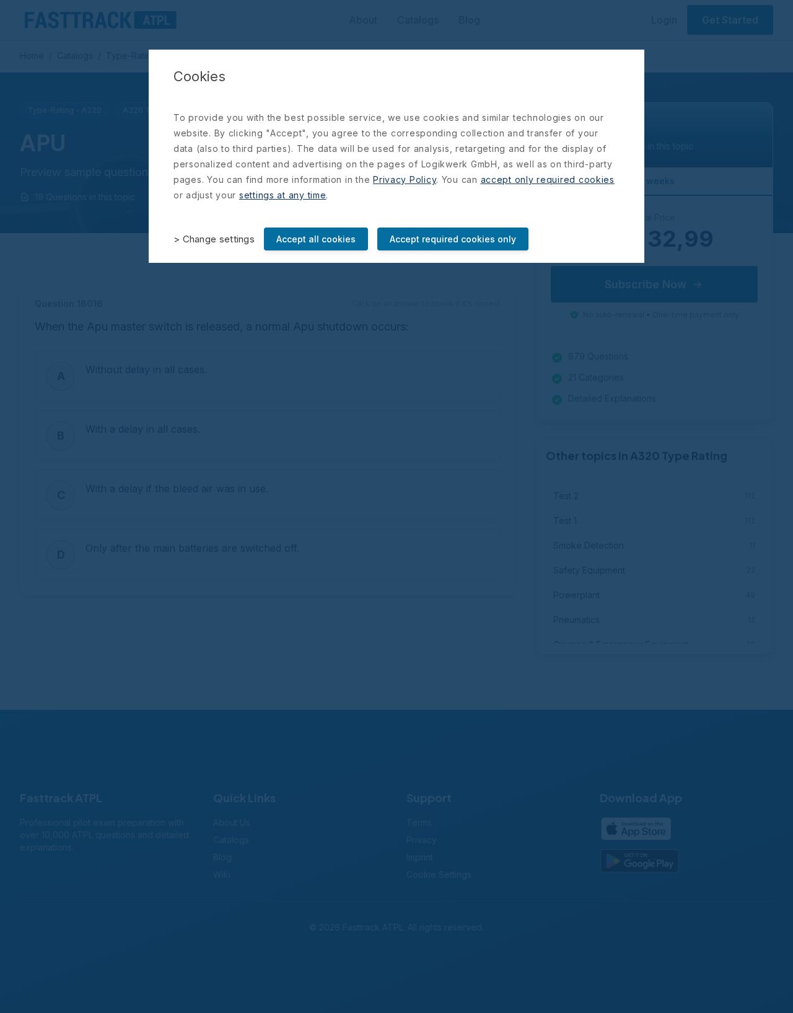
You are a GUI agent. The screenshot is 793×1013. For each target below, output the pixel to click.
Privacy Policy (404, 179)
